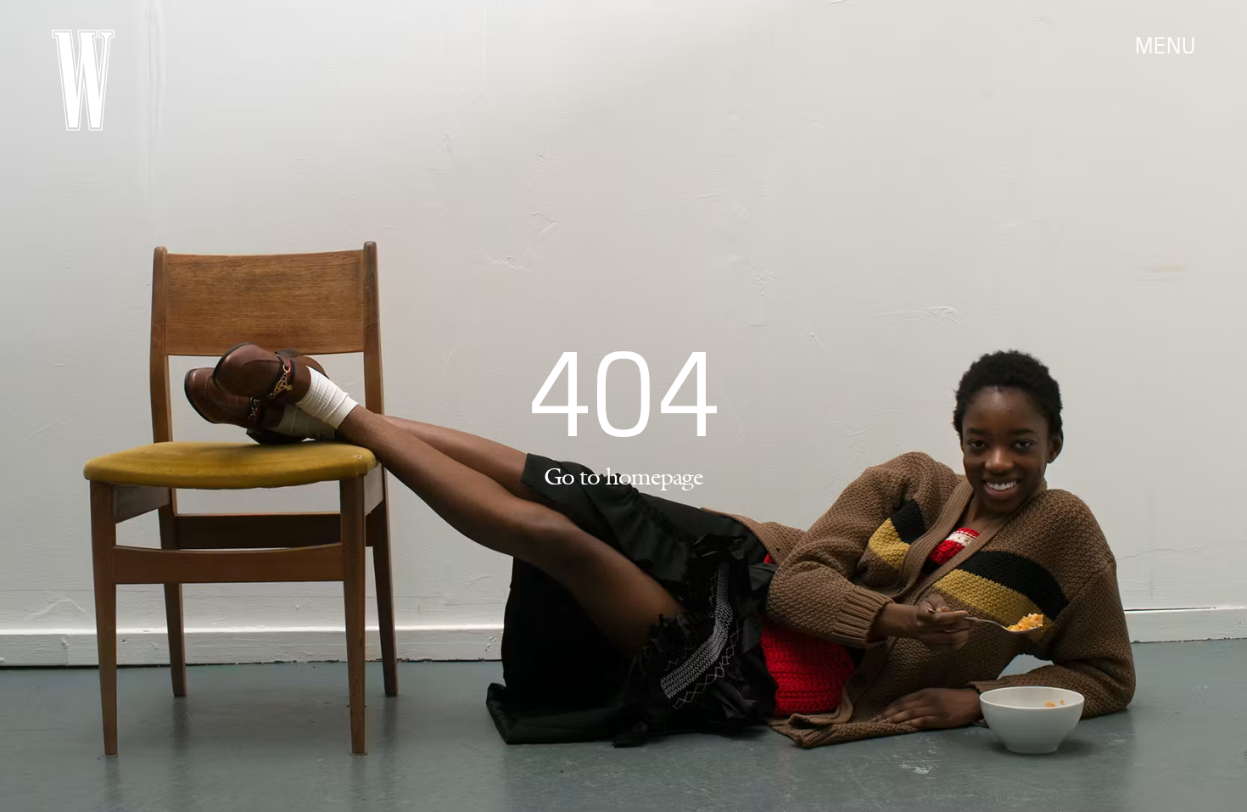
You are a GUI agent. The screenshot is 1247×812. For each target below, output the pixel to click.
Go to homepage (623, 476)
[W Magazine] (83, 80)
